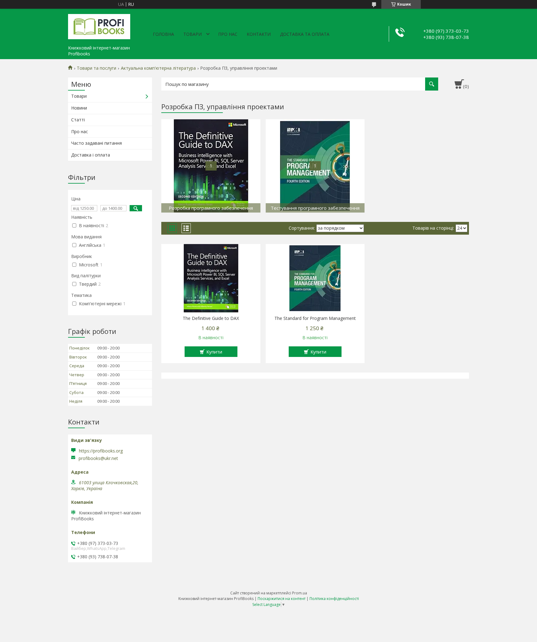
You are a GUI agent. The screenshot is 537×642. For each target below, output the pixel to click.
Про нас (227, 34)
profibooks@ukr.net (98, 458)
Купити (214, 352)
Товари (192, 34)
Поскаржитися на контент (281, 598)
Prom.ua (299, 593)
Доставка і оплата (90, 155)
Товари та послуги (96, 68)
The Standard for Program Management (315, 318)
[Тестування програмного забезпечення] (315, 166)
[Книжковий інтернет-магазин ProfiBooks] (99, 25)
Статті (78, 120)
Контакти (259, 34)
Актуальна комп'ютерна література (158, 68)
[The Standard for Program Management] (315, 278)
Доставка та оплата (304, 34)
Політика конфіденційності (334, 598)
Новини (79, 108)
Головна (163, 34)
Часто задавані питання (96, 143)
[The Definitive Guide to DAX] (210, 278)
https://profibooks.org (101, 451)
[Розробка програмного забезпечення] (210, 166)
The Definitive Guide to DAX (211, 318)
